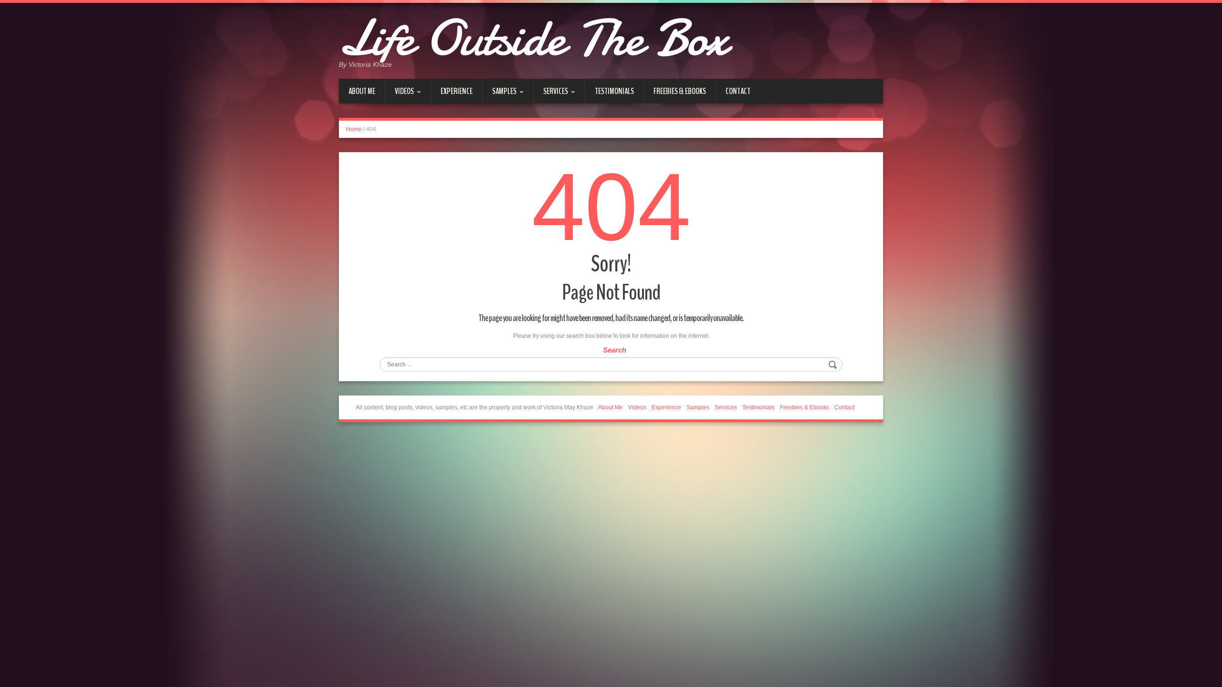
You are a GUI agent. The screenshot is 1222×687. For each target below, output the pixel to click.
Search (614, 350)
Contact (738, 91)
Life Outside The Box (533, 38)
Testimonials (614, 91)
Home (354, 129)
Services (551, 94)
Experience (457, 91)
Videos (399, 94)
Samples (499, 94)
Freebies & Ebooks (679, 91)
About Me (361, 91)
